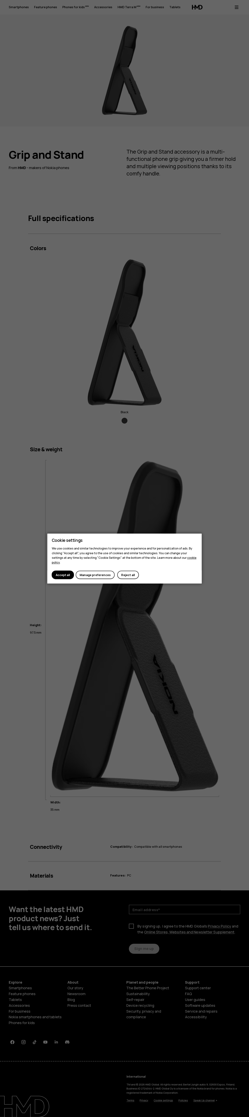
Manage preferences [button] (95, 575)
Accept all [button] (63, 575)
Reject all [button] (128, 575)
